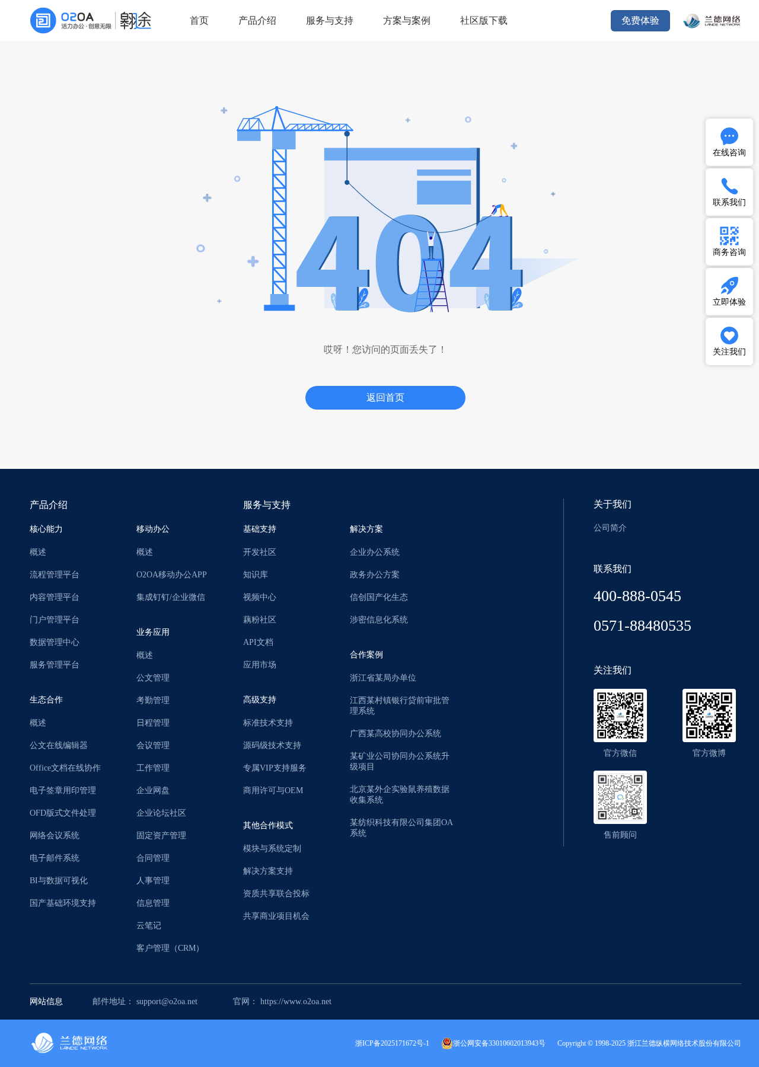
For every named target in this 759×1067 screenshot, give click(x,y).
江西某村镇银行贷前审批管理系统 (399, 705)
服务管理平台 (54, 664)
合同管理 (153, 858)
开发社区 (259, 552)
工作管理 (153, 767)
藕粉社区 (259, 619)
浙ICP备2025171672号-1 (392, 1043)
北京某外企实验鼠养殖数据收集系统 (399, 794)
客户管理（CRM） (170, 948)
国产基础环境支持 (63, 903)
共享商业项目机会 (276, 916)
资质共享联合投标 (276, 893)
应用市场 (259, 664)
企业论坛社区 (161, 813)
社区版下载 (484, 20)
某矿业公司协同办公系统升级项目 (399, 761)
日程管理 (153, 722)
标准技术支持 (268, 722)
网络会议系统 (54, 835)
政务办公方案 (375, 574)
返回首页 (385, 397)
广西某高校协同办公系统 (395, 733)
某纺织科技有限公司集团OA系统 (401, 828)
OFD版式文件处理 (63, 813)
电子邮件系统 (54, 858)
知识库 (255, 574)
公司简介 (610, 527)
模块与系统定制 (272, 848)
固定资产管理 (161, 835)
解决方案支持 (268, 871)
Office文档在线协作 (65, 767)
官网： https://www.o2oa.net (282, 1001)
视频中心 (259, 597)
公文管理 (153, 677)
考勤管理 (153, 700)
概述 (38, 552)
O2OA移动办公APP (171, 574)
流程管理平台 (54, 574)
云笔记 (148, 925)
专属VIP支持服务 (275, 767)
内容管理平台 (54, 597)
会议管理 (153, 745)
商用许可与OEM (273, 790)
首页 (199, 20)
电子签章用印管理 (63, 790)
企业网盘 (153, 790)
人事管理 (153, 880)
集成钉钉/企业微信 (170, 597)
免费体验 (640, 20)
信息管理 (153, 903)
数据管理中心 (54, 642)
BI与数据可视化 (59, 880)
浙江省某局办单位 (383, 677)
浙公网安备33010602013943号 (499, 1043)
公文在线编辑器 (59, 745)
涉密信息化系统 (379, 619)
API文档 (258, 642)
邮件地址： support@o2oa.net (145, 1001)
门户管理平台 (54, 619)
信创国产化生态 (379, 597)
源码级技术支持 (272, 745)
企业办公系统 (375, 552)
